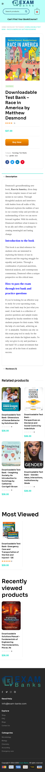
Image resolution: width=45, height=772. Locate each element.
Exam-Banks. (24, 763)
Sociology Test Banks (15, 27)
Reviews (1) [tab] (11, 369)
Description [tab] (11, 176)
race (16, 156)
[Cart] (37, 11)
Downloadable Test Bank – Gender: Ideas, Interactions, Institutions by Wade (33, 477)
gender (11, 156)
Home (4, 27)
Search (26, 11)
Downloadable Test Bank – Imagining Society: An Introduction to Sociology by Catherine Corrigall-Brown (11, 478)
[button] (22, 19)
